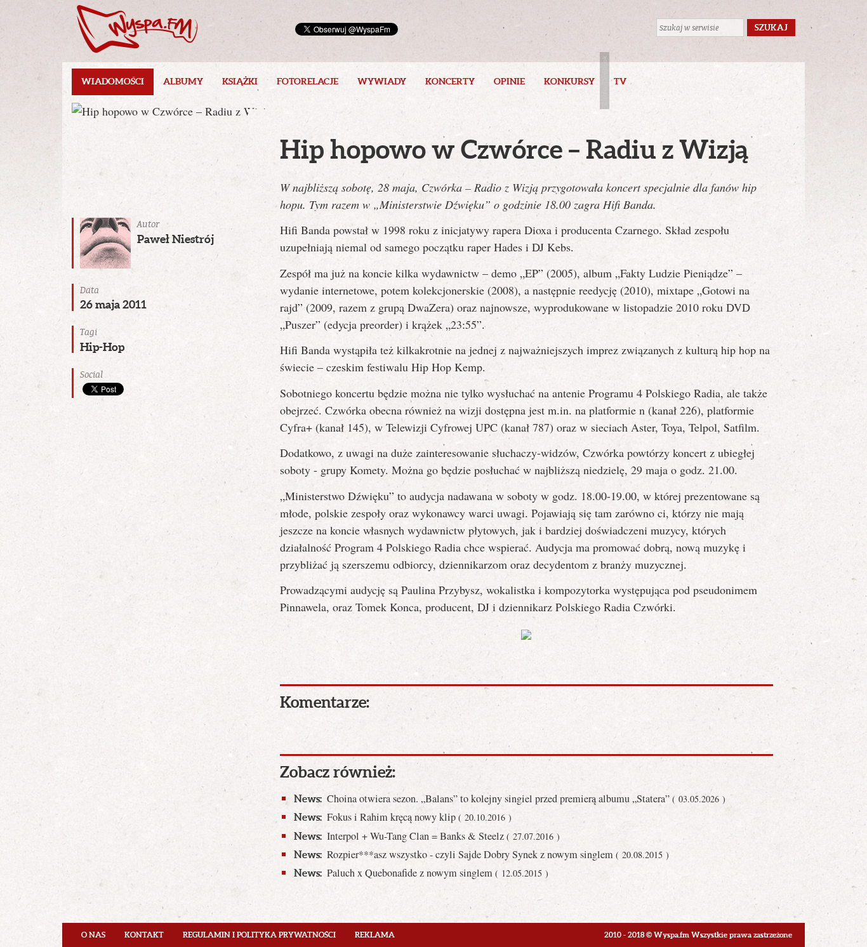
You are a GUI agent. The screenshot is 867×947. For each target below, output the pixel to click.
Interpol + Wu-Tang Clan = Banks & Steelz (427, 836)
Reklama (375, 934)
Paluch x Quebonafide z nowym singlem (421, 873)
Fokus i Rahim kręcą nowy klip (403, 817)
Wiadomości (112, 81)
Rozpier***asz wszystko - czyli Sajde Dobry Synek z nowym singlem (481, 854)
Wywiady (381, 81)
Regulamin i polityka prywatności (259, 934)
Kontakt (144, 934)
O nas (93, 934)
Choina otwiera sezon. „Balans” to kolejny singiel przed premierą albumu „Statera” (509, 798)
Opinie (509, 81)
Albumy (183, 81)
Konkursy (569, 81)
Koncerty (450, 81)
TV (620, 81)
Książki (240, 81)
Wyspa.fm (137, 29)
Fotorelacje (307, 81)
